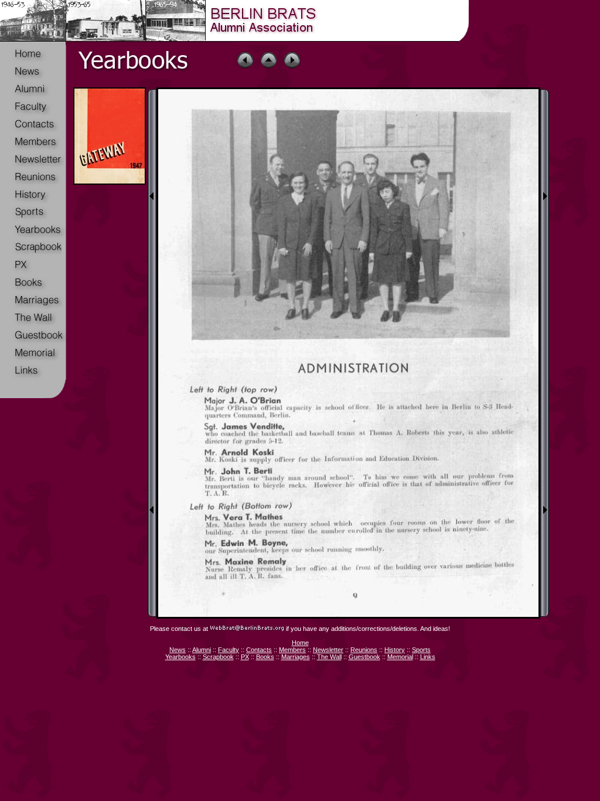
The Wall (329, 656)
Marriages (295, 656)
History (394, 649)
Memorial (400, 656)
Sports (421, 649)
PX (245, 656)
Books (265, 656)
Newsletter (328, 649)
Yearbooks (180, 656)
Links (427, 656)
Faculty (228, 649)
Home (300, 642)
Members (292, 649)
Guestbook (364, 656)
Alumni (201, 649)
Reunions (363, 649)
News (177, 649)
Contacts (259, 649)
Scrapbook (218, 656)
